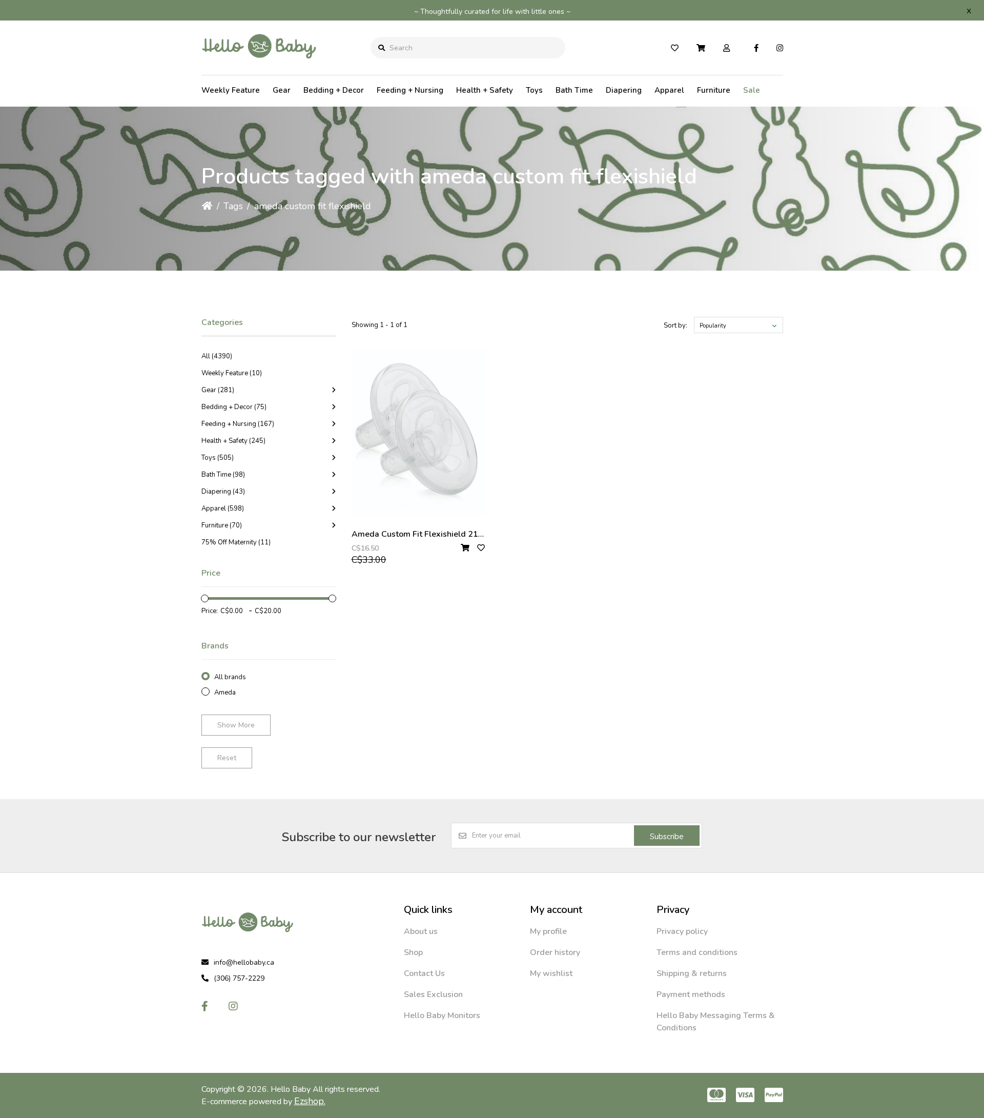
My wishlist (551, 973)
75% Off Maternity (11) (236, 542)
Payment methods (691, 994)
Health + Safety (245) (233, 440)
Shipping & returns (692, 973)
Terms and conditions (697, 952)
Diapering (624, 90)
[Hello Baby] (259, 66)
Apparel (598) (222, 508)
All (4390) (216, 356)
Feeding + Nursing (410, 90)
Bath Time (574, 90)
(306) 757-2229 (239, 978)
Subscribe (667, 836)
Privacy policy (682, 931)
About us (421, 931)
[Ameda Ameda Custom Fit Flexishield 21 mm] (418, 432)
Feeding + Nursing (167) (237, 424)
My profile (548, 931)
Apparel (669, 90)
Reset (226, 758)
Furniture (713, 90)
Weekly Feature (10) (231, 373)
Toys (534, 90)
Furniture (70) (221, 525)
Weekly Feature (230, 90)
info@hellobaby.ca (244, 962)
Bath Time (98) (223, 474)
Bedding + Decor (333, 90)
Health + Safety (484, 90)
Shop (413, 952)
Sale (751, 90)
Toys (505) (217, 457)
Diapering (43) (223, 491)
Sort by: (675, 325)
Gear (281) (217, 390)
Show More (236, 725)
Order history (555, 952)
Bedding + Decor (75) (233, 407)
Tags (233, 206)
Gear (282, 90)
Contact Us (424, 973)
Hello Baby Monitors (442, 1015)
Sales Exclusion (433, 994)
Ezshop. (309, 1101)
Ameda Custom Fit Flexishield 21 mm (423, 534)
